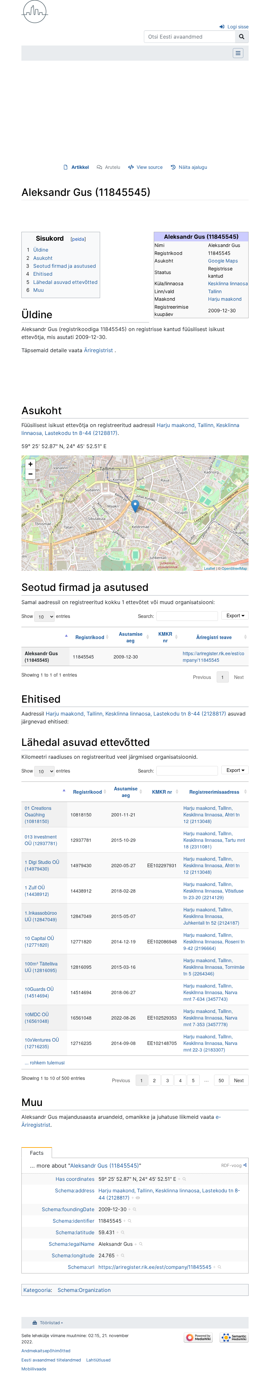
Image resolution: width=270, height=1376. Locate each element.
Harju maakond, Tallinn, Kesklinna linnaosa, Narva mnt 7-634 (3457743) (210, 992)
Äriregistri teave (214, 637)
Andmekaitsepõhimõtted (45, 1350)
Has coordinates (75, 1179)
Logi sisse (238, 26)
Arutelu (112, 167)
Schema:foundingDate (68, 1209)
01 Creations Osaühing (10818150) (38, 814)
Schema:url (81, 1267)
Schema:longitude (73, 1255)
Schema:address (74, 1190)
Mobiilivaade (33, 1368)
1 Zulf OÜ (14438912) (37, 890)
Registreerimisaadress (214, 791)
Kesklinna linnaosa (228, 283)
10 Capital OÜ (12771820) (39, 941)
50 (221, 1080)
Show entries (45, 615)
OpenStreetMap (234, 568)
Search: (146, 616)
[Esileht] (34, 11)
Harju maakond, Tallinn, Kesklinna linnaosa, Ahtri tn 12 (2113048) (211, 814)
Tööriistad (50, 1322)
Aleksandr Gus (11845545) (104, 1165)
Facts (36, 1152)
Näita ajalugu (193, 167)
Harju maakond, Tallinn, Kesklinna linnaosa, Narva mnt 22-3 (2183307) (210, 1043)
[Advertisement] (135, 112)
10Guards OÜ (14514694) (39, 992)
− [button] (30, 474)
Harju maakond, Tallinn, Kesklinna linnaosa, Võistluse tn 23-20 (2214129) (213, 891)
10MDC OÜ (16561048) (37, 1017)
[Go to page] (242, 36)
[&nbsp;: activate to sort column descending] (45, 637)
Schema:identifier (73, 1221)
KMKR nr (165, 637)
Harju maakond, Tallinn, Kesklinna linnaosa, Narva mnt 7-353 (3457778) (210, 1017)
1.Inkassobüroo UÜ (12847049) (41, 916)
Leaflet (209, 568)
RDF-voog (231, 1165)
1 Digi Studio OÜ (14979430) (42, 865)
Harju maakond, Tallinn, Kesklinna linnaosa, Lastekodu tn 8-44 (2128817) (136, 713)
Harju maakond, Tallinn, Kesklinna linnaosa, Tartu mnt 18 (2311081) (214, 840)
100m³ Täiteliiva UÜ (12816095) (41, 966)
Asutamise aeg (131, 637)
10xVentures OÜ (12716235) (42, 1043)
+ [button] (30, 464)
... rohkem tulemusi (45, 1062)
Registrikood (89, 637)
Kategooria (37, 1290)
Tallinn (215, 291)
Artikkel (80, 167)
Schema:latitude (75, 1232)
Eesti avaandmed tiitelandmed (51, 1360)
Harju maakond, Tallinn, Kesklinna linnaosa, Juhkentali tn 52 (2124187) (211, 916)
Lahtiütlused (98, 1360)
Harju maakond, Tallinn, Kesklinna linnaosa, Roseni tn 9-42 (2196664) (214, 941)
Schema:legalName (71, 1244)
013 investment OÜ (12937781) (41, 839)
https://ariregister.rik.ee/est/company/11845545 (213, 656)
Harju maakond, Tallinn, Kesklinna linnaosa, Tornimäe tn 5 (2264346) (214, 967)
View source (150, 167)
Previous (202, 677)
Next (239, 677)
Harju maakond (225, 299)
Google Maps (223, 260)
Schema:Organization (84, 1290)
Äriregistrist (98, 350)
